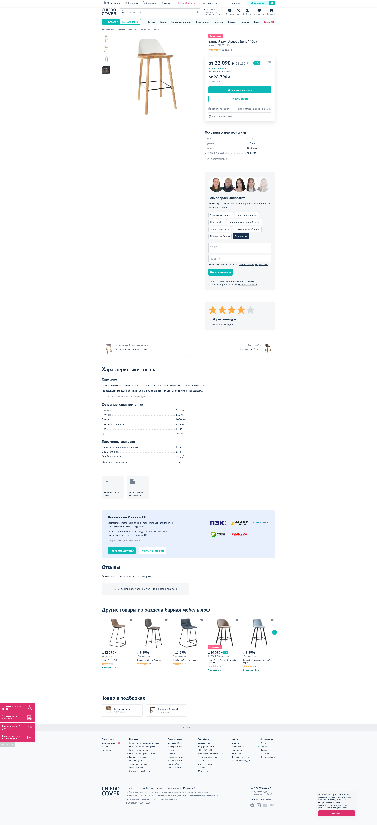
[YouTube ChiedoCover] (265, 805)
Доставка (151, 2)
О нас (263, 743)
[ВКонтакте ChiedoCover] (272, 805)
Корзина (271, 14)
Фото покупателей (240, 757)
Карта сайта (173, 764)
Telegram (230, 14)
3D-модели (203, 771)
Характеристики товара (111, 493)
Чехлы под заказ (136, 760)
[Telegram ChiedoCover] (252, 805)
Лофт (256, 21)
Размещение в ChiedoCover (210, 753)
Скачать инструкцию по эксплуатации (124, 396)
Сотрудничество (205, 743)
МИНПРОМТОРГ (205, 750)
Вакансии (264, 753)
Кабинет (247, 14)
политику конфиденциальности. (333, 807)
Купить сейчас (240, 98)
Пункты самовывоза (152, 550)
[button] (123, 11)
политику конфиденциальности (253, 264)
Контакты (133, 2)
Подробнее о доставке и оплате (124, 540)
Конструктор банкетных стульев (144, 743)
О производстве (267, 757)
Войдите (119, 588)
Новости (264, 750)
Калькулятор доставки (178, 746)
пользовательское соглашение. (204, 795)
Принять (336, 813)
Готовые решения (206, 764)
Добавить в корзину (240, 90)
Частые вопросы (175, 757)
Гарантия (172, 753)
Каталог (113, 22)
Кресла (232, 21)
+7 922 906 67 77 (213, 9)
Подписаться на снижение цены (254, 108)
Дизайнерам (257, 2)
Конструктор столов (138, 750)
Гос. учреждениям (206, 746)
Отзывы (235, 743)
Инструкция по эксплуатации (136, 493)
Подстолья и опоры (181, 21)
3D (272, 2)
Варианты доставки (222, 116)
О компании (113, 2)
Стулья (151, 21)
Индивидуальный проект (140, 771)
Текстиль (218, 21)
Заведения (132, 22)
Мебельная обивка (138, 767)
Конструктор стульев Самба (142, 753)
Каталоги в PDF (175, 760)
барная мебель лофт (188, 609)
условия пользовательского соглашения (332, 803)
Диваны (244, 21)
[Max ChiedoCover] (259, 805)
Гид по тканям (174, 767)
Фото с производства (241, 760)
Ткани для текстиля (138, 764)
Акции (267, 21)
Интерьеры (237, 753)
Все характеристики (216, 158)
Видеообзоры (238, 746)
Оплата (171, 750)
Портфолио (237, 750)
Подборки (106, 750)
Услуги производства (207, 757)
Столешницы (202, 21)
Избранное (259, 14)
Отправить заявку (220, 272)
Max (238, 14)
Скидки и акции (109, 743)
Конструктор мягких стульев (142, 746)
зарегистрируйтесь (140, 588)
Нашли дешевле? (221, 108)
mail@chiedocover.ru (263, 799)
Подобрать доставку (122, 550)
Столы (163, 21)
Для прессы (203, 767)
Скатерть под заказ (138, 757)
